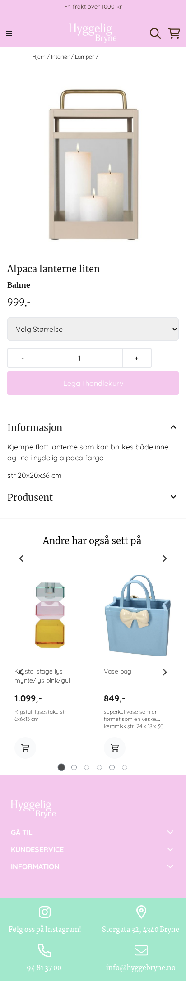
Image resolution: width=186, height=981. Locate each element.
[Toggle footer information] (171, 831)
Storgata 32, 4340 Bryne (141, 930)
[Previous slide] (21, 558)
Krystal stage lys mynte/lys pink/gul (42, 675)
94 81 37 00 (45, 968)
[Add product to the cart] (25, 748)
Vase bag (117, 671)
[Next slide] (164, 558)
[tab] (61, 767)
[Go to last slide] (21, 672)
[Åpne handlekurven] (174, 33)
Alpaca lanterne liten (127, 56)
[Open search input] (155, 33)
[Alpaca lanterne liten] (93, 163)
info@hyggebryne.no (141, 968)
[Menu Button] (9, 33)
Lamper (85, 56)
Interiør (61, 56)
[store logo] (93, 33)
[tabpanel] (48, 672)
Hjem (39, 56)
